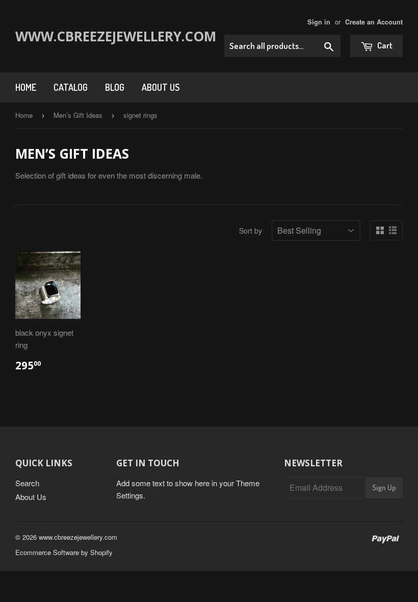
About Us (160, 87)
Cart (384, 45)
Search (27, 483)
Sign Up (384, 487)
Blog (114, 87)
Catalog (71, 87)
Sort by (250, 230)
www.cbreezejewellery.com (93, 36)
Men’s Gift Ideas (78, 115)
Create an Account (374, 22)
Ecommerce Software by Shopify (64, 552)
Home (25, 87)
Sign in (318, 22)
